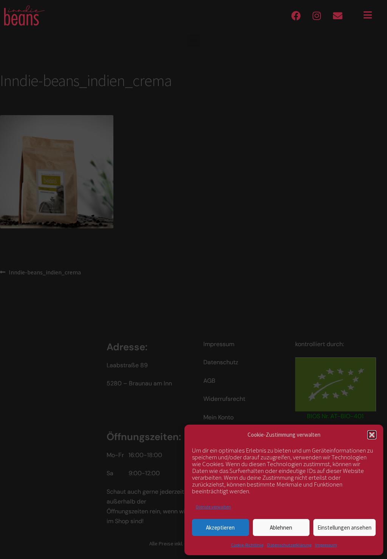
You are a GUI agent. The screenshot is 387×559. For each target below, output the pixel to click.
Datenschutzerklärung (289, 545)
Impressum (326, 545)
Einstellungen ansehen (344, 527)
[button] (372, 435)
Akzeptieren (220, 527)
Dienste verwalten (213, 507)
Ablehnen (281, 527)
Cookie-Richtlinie (247, 545)
